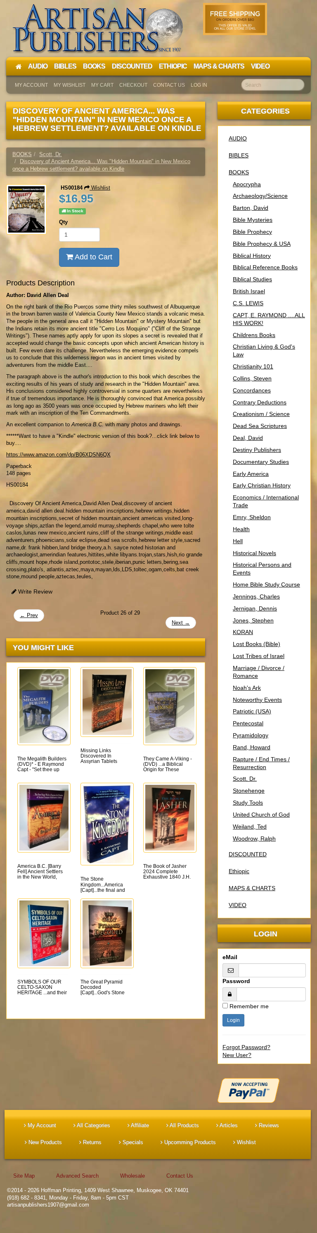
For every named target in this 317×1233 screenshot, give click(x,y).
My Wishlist (69, 85)
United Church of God (261, 814)
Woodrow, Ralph (254, 838)
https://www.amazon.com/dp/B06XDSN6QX (58, 454)
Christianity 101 (253, 366)
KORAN (243, 632)
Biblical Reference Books (265, 267)
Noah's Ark (247, 687)
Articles (228, 1125)
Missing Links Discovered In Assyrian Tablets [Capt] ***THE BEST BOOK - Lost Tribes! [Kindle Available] (102, 764)
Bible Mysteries (252, 219)
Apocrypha (247, 184)
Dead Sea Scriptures (260, 426)
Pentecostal (248, 723)
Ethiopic (239, 871)
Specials (132, 1142)
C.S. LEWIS (248, 303)
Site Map (24, 1176)
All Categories (93, 1125)
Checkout (133, 85)
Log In (199, 85)
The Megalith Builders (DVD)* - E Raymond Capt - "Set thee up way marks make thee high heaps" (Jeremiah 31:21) (41, 772)
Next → (181, 623)
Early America (251, 473)
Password (236, 981)
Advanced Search (77, 1176)
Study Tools (248, 802)
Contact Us (169, 85)
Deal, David (248, 438)
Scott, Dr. (245, 778)
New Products (44, 1142)
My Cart (102, 85)
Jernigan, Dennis (255, 608)
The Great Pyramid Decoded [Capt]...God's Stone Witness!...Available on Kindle (102, 993)
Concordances (252, 390)
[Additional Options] (264, 1090)
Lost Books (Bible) (256, 644)
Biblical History (252, 255)
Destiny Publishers (257, 450)
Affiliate (139, 1125)
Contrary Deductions (259, 402)
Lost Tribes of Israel (258, 656)
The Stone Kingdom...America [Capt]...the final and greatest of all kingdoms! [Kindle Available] (102, 892)
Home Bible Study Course (266, 584)
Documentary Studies (261, 462)
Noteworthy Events (257, 699)
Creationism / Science (261, 414)
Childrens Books (254, 335)
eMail (229, 957)
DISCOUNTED (248, 854)
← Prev (29, 615)
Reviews (268, 1125)
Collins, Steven (252, 378)
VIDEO (237, 905)
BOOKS (239, 172)
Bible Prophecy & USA (262, 243)
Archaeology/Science (260, 195)
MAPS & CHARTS (252, 888)
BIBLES (238, 155)
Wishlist (100, 188)
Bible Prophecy (252, 231)
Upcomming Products (189, 1142)
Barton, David (250, 207)
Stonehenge (249, 790)
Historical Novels (254, 553)
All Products (183, 1125)
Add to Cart (92, 257)
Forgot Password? (246, 1047)
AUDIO (238, 138)
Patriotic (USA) (252, 711)
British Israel (249, 291)
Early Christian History (262, 485)
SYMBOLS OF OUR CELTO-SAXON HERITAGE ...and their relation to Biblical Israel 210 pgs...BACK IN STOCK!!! (42, 995)
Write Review (34, 591)
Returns (91, 1142)
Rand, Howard (251, 747)
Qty (63, 222)
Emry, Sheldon (252, 517)
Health (241, 529)
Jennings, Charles (256, 596)
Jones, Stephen (253, 620)
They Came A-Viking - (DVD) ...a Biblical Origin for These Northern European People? (167, 770)
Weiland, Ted (250, 826)
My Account (31, 85)
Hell (238, 541)
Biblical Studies (252, 279)
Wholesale (132, 1176)
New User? (236, 1055)
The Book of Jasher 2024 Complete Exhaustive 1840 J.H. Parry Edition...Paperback (167, 877)
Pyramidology (250, 735)
